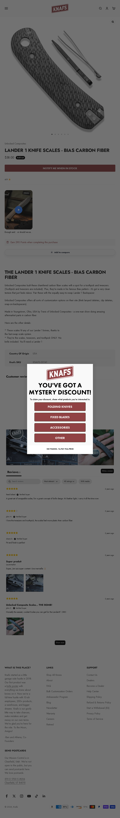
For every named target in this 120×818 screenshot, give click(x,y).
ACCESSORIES (60, 427)
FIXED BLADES (60, 417)
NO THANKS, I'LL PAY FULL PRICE (60, 449)
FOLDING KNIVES (60, 407)
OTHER (60, 438)
